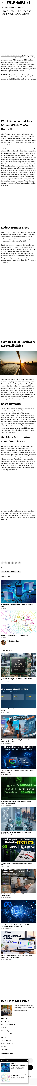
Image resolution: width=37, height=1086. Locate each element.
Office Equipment (6, 1040)
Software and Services (15, 7)
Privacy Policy (5, 1031)
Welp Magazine (13, 641)
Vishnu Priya (5, 681)
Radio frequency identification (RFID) (12, 56)
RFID (18, 571)
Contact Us (4, 1028)
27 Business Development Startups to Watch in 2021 (17, 605)
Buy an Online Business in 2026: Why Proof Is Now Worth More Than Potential (17, 956)
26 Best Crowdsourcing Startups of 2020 (15, 635)
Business (3, 1046)
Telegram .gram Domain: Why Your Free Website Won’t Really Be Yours (17, 740)
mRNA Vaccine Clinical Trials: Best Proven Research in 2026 (18, 709)
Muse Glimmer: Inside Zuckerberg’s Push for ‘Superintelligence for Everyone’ (15, 925)
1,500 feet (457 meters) (21, 172)
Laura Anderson (6, 743)
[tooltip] (2, 562)
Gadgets (4, 7)
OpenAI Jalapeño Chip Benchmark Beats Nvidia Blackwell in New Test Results (16, 679)
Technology (4, 1049)
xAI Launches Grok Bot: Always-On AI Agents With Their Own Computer (17, 833)
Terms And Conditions (7, 1034)
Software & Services (7, 1043)
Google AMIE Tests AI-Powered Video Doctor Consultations (16, 894)
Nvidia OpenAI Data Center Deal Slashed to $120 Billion (16, 864)
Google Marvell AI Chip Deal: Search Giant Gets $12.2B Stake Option (18, 771)
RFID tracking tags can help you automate (20, 138)
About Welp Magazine (7, 1022)
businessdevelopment (8, 571)
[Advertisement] (18, 35)
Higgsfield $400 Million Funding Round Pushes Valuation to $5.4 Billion (16, 802)
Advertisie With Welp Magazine (10, 1025)
